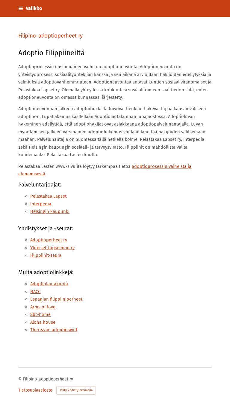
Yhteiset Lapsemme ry (52, 247)
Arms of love (42, 307)
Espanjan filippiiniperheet (56, 299)
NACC (35, 291)
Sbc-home (40, 314)
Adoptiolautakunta (49, 283)
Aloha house (42, 322)
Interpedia (40, 204)
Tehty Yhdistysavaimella (76, 390)
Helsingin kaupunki (49, 211)
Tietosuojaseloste (35, 390)
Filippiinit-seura (45, 255)
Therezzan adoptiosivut (53, 329)
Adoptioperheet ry (48, 240)
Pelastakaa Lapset (48, 196)
